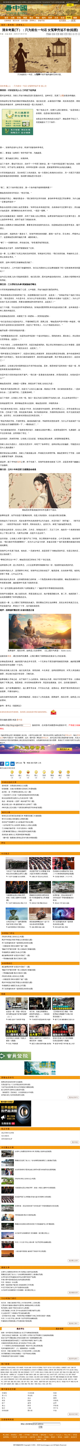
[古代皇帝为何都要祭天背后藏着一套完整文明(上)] (7, 1233)
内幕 (50, 1372)
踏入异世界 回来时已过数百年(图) (12, 1090)
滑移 (66, 927)
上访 (2, 1379)
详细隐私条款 (47, 5)
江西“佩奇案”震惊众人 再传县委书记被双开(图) (19, 831)
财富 (8, 1377)
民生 (28, 1381)
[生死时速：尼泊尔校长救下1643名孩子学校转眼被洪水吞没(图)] (7, 1206)
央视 (69, 1379)
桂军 (47, 1381)
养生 (50, 1384)
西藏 (41, 903)
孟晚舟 (7, 1372)
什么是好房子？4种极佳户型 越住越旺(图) (15, 1313)
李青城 (55, 1405)
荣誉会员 (68, 735)
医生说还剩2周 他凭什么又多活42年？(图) (17, 798)
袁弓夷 (21, 1370)
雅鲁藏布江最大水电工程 (70, 1019)
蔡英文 (23, 1377)
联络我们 (14, 1435)
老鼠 (33, 927)
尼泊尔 (45, 903)
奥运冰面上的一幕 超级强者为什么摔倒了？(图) (19, 804)
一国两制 (11, 1374)
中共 (25, 903)
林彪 (72, 1381)
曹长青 (30, 1410)
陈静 (29, 1400)
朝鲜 (27, 1374)
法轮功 (6, 1379)
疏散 (67, 903)
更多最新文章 (73, 1292)
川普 (17, 1367)
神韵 (9, 1019)
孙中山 (54, 1381)
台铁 (68, 1367)
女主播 (65, 1379)
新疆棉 (3, 1370)
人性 (62, 95)
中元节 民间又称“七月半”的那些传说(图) (15, 1287)
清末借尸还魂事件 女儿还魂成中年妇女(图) (17, 822)
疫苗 (14, 1370)
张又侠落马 (5, 1136)
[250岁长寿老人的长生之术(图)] (7, 1179)
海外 (32, 1381)
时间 (56, 927)
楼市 (2, 1377)
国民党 (51, 1370)
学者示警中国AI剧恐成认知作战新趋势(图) (15, 1280)
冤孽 (19, 462)
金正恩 (71, 1370)
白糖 (43, 927)
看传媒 (60, 1437)
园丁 (3, 1403)
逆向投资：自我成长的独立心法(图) (15, 786)
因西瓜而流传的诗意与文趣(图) (11, 1082)
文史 (56, 18)
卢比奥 (26, 1367)
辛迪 (55, 1410)
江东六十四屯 (18, 1379)
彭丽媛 (15, 876)
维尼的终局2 (42, 1019)
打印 (65, 34)
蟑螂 (36, 927)
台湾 (19, 1377)
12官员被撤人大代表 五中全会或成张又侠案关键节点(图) (20, 1310)
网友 (22, 903)
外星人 (40, 1384)
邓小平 (68, 1381)
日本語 (75, 1435)
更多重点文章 (73, 1260)
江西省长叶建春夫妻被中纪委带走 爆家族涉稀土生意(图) (20, 1305)
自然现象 (24, 20)
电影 (48, 1019)
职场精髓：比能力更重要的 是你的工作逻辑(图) (19, 789)
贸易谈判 (27, 1372)
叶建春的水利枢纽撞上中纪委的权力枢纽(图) (16, 1321)
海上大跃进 (72, 1043)
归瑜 (55, 1395)
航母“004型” (59, 1043)
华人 (72, 1379)
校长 (64, 903)
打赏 (57, 34)
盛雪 (29, 1403)
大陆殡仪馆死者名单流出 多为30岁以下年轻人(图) (18, 1343)
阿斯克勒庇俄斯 (22, 927)
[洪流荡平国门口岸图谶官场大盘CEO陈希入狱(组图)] (7, 1197)
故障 (59, 927)
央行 (38, 1374)
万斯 (19, 1372)
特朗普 (21, 1367)
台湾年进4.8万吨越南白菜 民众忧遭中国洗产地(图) (18, 1277)
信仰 (13, 1019)
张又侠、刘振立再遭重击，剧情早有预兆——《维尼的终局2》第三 (39, 1014)
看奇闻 (11, 25)
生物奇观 (7, 20)
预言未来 (16, 20)
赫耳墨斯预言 (12, 927)
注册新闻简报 (7, 1419)
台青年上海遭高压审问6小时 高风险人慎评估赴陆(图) (33, 1151)
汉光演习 (34, 1370)
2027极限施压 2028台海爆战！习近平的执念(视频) (18, 1353)
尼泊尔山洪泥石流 (43, 876)
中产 (11, 1377)
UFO (64, 1370)
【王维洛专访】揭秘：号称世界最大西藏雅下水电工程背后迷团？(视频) (26, 1316)
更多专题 (75, 1142)
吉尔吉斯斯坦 (22, 876)
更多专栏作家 (73, 1414)
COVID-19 (35, 1367)
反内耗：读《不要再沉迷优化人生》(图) (16, 792)
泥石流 (34, 903)
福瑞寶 (66, 1437)
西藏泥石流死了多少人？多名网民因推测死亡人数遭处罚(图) (36, 1160)
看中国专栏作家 (8, 1389)
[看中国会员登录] (15, 1056)
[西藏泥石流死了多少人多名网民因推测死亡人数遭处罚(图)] (7, 1160)
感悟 (25, 1384)
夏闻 (55, 1398)
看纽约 (53, 1437)
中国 (37, 903)
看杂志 (40, 1437)
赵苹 (55, 1403)
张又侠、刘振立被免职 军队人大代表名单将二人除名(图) (20, 1303)
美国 (25, 18)
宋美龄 (64, 1381)
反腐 (74, 1372)
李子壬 (55, 1408)
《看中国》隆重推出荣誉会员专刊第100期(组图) (19, 838)
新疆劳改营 (53, 1379)
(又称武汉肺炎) (11, 1367)
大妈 (35, 1377)
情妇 (64, 1372)
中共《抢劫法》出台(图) (9, 1282)
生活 (62, 18)
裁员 (33, 1043)
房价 (38, 1377)
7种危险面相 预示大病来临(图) (25, 1215)
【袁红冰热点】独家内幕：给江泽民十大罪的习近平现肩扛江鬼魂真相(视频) (27, 1335)
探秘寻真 (41, 20)
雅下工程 (58, 1019)
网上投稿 (6, 1435)
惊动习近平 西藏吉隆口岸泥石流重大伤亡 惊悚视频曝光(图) (21, 1338)
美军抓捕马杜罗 (6, 1139)
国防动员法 (16, 903)
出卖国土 (58, 1367)
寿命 (43, 1384)
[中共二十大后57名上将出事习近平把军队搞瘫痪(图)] (7, 1242)
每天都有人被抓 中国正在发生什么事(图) (15, 1308)
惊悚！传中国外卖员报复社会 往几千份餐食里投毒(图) (20, 1333)
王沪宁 (32, 1372)
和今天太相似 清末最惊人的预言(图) (15, 819)
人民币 (60, 1374)
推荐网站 (6, 1437)
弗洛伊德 (59, 1370)
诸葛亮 (9, 1384)
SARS (47, 1379)
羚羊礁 (66, 1043)
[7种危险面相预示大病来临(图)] (7, 1215)
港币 (70, 1374)
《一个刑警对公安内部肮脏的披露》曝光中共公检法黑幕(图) (22, 1346)
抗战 (50, 1381)
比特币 (52, 1374)
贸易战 (40, 1367)
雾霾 (57, 1377)
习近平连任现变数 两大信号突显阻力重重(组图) (17, 1087)
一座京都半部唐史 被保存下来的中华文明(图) (30, 1251)
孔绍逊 (57, 876)
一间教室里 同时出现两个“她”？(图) (15, 946)
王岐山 (76, 1370)
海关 (9, 1381)
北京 (27, 1377)
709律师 (75, 1377)
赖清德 (3, 1372)
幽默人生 (18, 1384)
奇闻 (69, 18)
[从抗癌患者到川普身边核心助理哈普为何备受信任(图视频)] (7, 1169)
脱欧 (35, 1374)
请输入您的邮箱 (26, 1424)
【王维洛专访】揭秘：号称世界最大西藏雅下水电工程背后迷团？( (63, 1014)
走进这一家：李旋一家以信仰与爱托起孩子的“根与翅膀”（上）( (16, 1014)
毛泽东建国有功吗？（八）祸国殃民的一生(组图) (18, 1348)
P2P (54, 1377)
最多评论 (20, 1329)
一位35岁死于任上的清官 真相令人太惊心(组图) (19, 825)
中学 (61, 903)
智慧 (22, 1384)
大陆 (12, 18)
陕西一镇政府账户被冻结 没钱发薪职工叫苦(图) (17, 1285)
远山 (29, 1398)
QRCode (19, 763)
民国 (43, 1381)
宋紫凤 (4, 1393)
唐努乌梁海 (26, 1379)
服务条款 (35, 1435)
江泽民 (37, 1372)
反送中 (57, 1372)
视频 (75, 18)
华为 (67, 1372)
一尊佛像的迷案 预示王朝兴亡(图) (14, 958)
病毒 (29, 1367)
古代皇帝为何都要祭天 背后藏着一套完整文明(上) (32, 1233)
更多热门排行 (73, 1323)
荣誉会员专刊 (7, 1078)
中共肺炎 (3, 1367)
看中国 (17, 9)
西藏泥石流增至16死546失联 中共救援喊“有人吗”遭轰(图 (39, 897)
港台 (31, 18)
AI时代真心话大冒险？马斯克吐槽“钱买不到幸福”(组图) (22, 807)
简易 (55, 1393)
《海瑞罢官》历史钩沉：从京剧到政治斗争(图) (17, 1092)
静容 (29, 1405)
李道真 (30, 1395)
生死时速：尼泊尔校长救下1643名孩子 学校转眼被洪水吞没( (63, 897)
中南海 (46, 1372)
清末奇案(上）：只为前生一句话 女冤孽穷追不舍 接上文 (23, 86)
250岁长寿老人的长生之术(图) (13, 937)
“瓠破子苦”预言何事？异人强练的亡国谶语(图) (19, 949)
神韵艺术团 (23, 1437)
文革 (47, 1384)
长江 (11, 1370)
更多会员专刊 (73, 1097)
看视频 (46, 1437)
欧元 (63, 1374)
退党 (55, 1370)
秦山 (3, 1405)
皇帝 (5, 1384)
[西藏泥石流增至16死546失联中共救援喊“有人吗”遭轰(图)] (7, 1224)
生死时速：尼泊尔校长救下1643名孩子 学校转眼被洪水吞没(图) (37, 1206)
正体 (53, 34)
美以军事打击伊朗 (7, 1133)
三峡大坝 (73, 1367)
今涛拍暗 (31, 1393)
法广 (15, 1374)
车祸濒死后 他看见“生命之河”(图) (14, 952)
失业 (9, 1043)
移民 (75, 1379)
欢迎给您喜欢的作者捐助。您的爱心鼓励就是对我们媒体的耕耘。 (24, 712)
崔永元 (42, 1372)
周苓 (3, 1400)
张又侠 (50, 1367)
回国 (18, 1381)
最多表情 (59, 1329)
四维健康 (5, 1410)
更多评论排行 (73, 1358)
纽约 (44, 18)
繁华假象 (43, 1043)
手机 (29, 1384)
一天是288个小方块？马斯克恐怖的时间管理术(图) (20, 795)
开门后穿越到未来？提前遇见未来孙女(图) (17, 943)
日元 (66, 1374)
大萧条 (37, 1043)
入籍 (21, 1381)
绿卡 (25, 1381)
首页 (6, 18)
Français (59, 1435)
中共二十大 (73, 876)
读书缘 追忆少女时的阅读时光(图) (12, 1095)
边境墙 (15, 1372)
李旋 (23, 1019)
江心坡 (43, 1379)
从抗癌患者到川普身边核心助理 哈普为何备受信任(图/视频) (35, 1169)
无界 (44, 1439)
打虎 (77, 1372)
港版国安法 (27, 1370)
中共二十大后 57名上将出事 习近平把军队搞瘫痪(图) (33, 1242)
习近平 (10, 876)
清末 (32, 763)
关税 (11, 1372)
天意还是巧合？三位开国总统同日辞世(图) (15, 1084)
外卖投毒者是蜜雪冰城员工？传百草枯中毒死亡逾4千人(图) (21, 1340)
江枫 (29, 1408)
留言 (61, 34)
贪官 (61, 1372)
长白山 (32, 1379)
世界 (50, 18)
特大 (70, 34)
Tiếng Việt (67, 1435)
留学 (5, 1381)
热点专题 (5, 1129)
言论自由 (59, 1379)
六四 (53, 1367)
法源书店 (32, 1437)
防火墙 (67, 1377)
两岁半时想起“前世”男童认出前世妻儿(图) (17, 940)
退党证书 (74, 1437)
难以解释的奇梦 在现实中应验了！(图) (16, 955)
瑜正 (3, 1408)
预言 (32, 1384)
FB (24, 1374)
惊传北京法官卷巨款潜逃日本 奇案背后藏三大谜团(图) (22, 816)
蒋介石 (59, 1381)
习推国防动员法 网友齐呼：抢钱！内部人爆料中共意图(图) (16, 897)
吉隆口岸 (34, 876)
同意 (70, 5)
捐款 (20, 1435)
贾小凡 (4, 1395)
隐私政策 (43, 1435)
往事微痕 (40, 1370)
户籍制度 (15, 1043)
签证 (15, 1381)
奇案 (9, 656)
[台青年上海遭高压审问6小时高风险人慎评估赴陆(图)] (7, 1151)
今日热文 (5, 854)
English (51, 1435)
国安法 (7, 1370)
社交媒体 (20, 1374)
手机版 (48, 34)
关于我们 (27, 1435)
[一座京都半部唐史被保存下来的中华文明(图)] (7, 1251)
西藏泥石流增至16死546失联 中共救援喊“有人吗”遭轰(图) (34, 1224)
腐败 (70, 1372)
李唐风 (55, 1400)
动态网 (38, 1439)
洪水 (17, 1370)
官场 (19, 18)
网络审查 (11, 1379)
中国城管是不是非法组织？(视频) (12, 1356)
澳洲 (40, 1381)
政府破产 (50, 1043)
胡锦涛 (62, 876)
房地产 (74, 1374)
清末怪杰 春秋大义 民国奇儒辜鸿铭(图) (16, 834)
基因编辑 (61, 1377)
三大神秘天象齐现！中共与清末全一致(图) (17, 828)
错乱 (63, 927)
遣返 (12, 1381)
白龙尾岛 (37, 1379)
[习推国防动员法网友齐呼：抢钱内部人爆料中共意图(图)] (7, 1188)
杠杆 (44, 1374)
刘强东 (31, 1377)
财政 (5, 1377)
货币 (55, 1374)
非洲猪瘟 (46, 1377)
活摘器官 (64, 1367)
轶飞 (3, 1398)
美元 (48, 1374)
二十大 (66, 876)
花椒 (39, 927)
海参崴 (16, 1377)
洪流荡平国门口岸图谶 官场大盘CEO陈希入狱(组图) (33, 1197)
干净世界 (18, 1019)
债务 (41, 1374)
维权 (70, 1377)
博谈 (37, 18)
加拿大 (31, 1374)
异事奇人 (33, 20)
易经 (13, 1384)
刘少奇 (76, 1381)
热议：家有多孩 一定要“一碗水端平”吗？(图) (18, 801)
